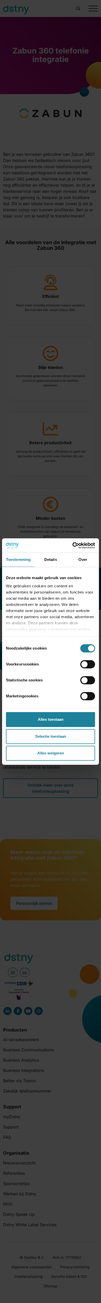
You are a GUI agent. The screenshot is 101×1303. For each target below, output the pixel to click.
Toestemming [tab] (18, 559)
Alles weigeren (50, 753)
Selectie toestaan (50, 736)
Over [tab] (82, 559)
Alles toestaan (50, 719)
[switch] (87, 664)
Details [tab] (50, 559)
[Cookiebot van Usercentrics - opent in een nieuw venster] (72, 545)
